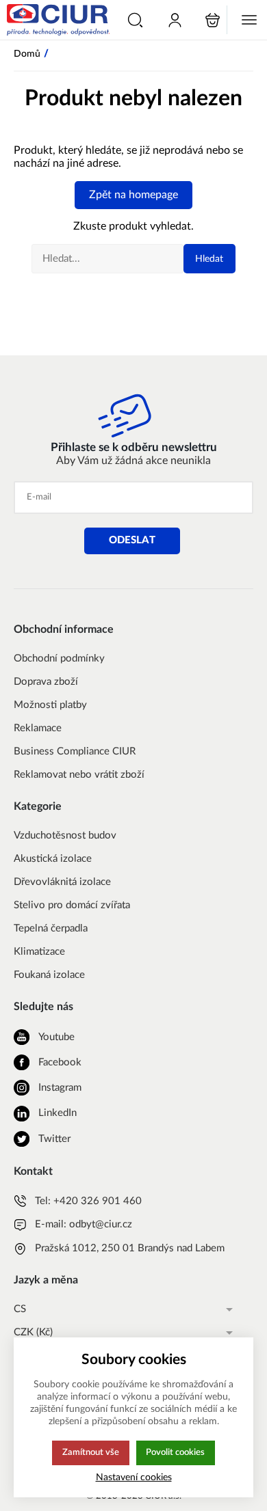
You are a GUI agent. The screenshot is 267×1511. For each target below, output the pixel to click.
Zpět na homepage (133, 194)
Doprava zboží (46, 682)
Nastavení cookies (134, 1477)
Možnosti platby (50, 705)
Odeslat (132, 540)
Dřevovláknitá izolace (62, 882)
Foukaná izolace (49, 975)
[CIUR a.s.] (56, 20)
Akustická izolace (53, 859)
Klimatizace (39, 952)
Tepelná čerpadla (51, 928)
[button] (135, 20)
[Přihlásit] (175, 20)
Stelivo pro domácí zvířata (72, 905)
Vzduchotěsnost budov (65, 835)
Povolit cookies (175, 1452)
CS (20, 1309)
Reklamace (38, 728)
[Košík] (212, 20)
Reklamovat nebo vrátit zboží (79, 775)
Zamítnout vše (90, 1452)
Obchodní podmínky (59, 658)
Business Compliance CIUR (75, 751)
